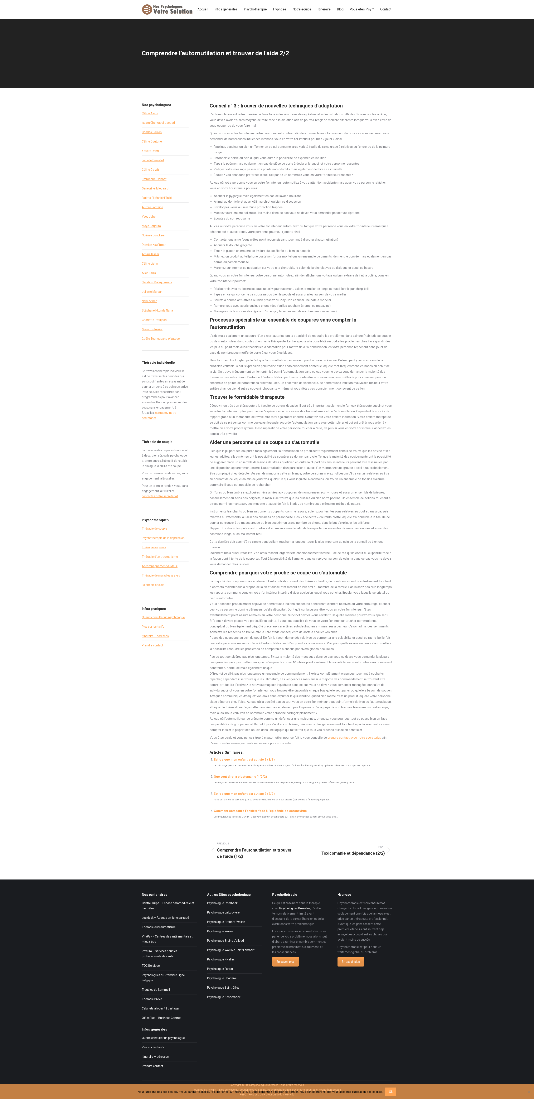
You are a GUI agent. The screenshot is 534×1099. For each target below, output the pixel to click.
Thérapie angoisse (154, 547)
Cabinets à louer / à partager (160, 1008)
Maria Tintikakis (152, 329)
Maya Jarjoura (151, 226)
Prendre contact (152, 645)
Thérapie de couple (154, 528)
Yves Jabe (149, 216)
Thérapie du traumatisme (159, 927)
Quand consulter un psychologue (163, 617)
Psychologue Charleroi (222, 978)
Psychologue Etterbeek (222, 903)
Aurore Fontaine (152, 207)
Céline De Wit (150, 169)
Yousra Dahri (150, 151)
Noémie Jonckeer (153, 235)
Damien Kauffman (154, 244)
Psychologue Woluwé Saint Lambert (230, 950)
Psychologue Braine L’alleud (225, 940)
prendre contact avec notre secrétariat (354, 737)
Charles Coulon (152, 132)
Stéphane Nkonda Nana (157, 310)
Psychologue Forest (220, 968)
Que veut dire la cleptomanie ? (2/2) (240, 777)
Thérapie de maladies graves (161, 575)
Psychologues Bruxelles (294, 908)
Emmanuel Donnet (154, 179)
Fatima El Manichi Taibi (157, 197)
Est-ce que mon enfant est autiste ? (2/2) (244, 794)
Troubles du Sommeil (156, 989)
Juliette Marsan (152, 291)
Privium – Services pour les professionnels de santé (159, 953)
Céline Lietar (150, 263)
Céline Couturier (152, 141)
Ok (391, 1091)
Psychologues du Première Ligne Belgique (163, 977)
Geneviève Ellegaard (155, 188)
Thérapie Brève (152, 999)
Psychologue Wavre (220, 931)
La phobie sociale (153, 585)
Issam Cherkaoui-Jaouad (158, 122)
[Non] (529, 1092)
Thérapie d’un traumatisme (160, 556)
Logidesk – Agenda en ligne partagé (165, 917)
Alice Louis (149, 273)
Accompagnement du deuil (160, 566)
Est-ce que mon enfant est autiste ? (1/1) (244, 759)
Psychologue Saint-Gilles (223, 987)
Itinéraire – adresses (155, 636)
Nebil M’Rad (149, 301)
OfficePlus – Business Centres (161, 1018)
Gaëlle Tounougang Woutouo (161, 338)
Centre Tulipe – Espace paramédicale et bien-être (168, 905)
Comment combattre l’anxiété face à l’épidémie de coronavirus (260, 811)
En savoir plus (286, 961)
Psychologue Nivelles (221, 959)
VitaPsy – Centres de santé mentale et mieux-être (167, 939)
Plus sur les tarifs (153, 626)
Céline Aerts (150, 113)
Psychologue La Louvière (223, 912)
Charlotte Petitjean (154, 320)
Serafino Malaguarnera (157, 282)
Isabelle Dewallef (153, 160)
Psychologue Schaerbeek (224, 997)
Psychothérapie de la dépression (163, 538)
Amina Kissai (150, 254)
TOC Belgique (151, 965)
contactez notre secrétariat (160, 496)
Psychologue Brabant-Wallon (226, 922)
